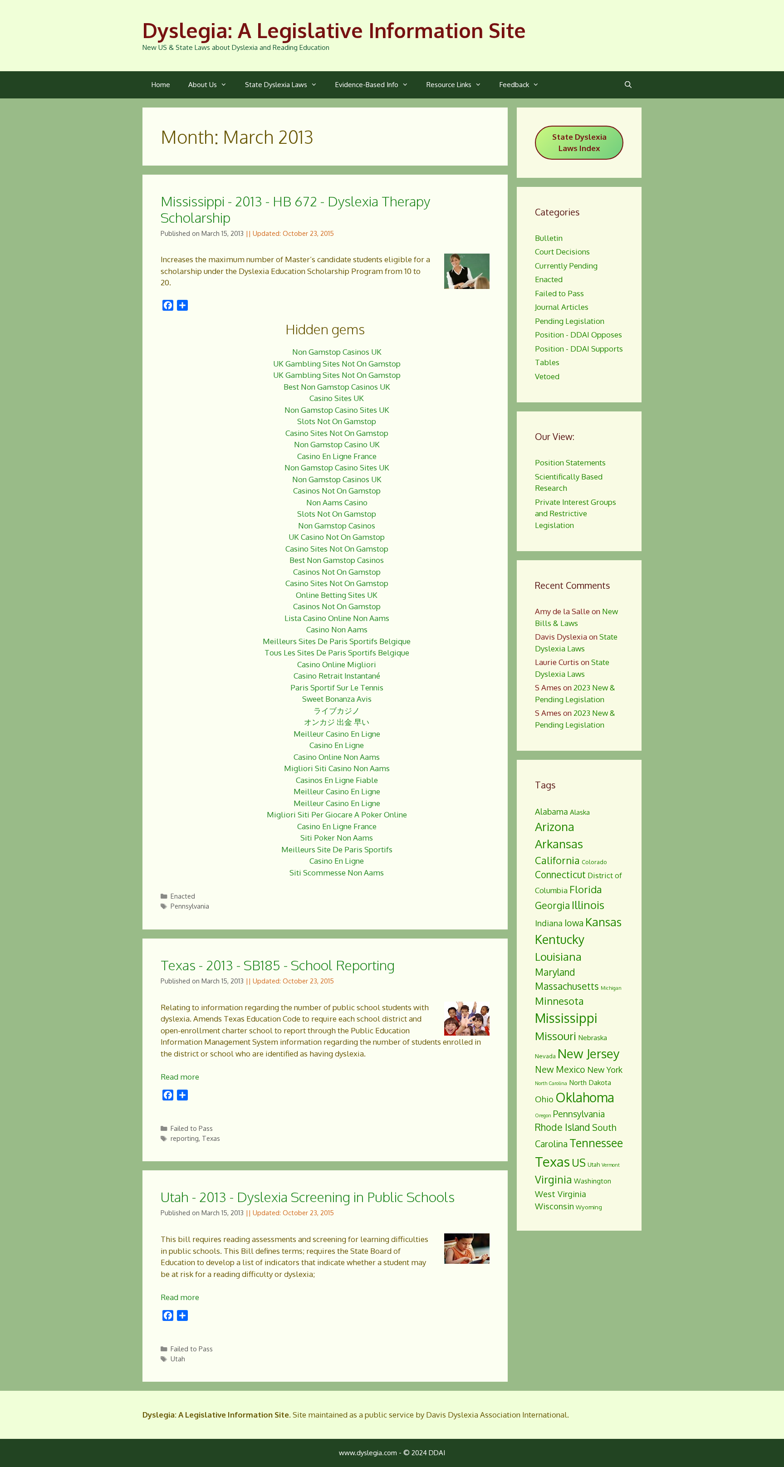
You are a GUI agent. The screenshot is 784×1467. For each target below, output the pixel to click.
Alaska (580, 812)
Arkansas (559, 843)
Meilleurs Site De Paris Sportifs (336, 849)
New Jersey (589, 1053)
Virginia (553, 1179)
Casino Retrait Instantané (337, 675)
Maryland (555, 972)
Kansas (603, 921)
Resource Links (448, 84)
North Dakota (590, 1082)
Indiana (549, 923)
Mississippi (566, 1018)
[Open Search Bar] (628, 84)
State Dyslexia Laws (276, 84)
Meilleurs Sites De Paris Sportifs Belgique (337, 641)
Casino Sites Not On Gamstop (336, 433)
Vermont (611, 1165)
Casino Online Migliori (336, 664)
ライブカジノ (337, 710)
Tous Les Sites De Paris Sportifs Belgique (337, 652)
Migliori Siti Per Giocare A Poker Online (337, 814)
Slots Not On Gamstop (336, 421)
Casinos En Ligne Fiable (337, 780)
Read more (180, 1076)
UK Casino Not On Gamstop (337, 537)
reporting (185, 1138)
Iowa (573, 923)
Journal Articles (561, 307)
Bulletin (549, 238)
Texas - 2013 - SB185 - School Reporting (278, 964)
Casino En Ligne (336, 745)
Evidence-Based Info (366, 84)
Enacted (183, 896)
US (579, 1162)
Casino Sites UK (336, 398)
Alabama (551, 811)
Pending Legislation (569, 321)
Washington (592, 1180)
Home (161, 84)
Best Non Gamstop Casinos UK (337, 386)
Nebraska (592, 1037)
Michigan (611, 988)
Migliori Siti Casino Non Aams (337, 768)
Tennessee (596, 1142)
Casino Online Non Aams (337, 757)
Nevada (545, 1056)
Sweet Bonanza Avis (337, 699)
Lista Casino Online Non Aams (336, 618)
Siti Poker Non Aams (336, 837)
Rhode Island (562, 1127)
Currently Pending (566, 265)
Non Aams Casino (337, 502)
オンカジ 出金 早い (336, 722)
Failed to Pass (192, 1128)
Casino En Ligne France (337, 456)
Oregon (543, 1115)
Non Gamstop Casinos (336, 525)
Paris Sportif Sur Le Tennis (336, 687)
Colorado (594, 862)
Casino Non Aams (337, 629)
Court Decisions (562, 251)
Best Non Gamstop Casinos (336, 560)
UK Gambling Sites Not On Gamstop (337, 363)
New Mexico (560, 1069)
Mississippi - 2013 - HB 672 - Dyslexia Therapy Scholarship (295, 209)
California (557, 860)
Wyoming (589, 1207)
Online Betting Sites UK (336, 595)
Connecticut (560, 874)
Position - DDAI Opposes (578, 334)
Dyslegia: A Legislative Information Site (334, 30)
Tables (547, 362)
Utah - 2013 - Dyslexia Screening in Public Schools (308, 1196)
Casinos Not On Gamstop (337, 490)
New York (604, 1069)
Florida (585, 889)
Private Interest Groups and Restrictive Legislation (575, 513)
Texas (211, 1138)
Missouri (555, 1036)
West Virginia (560, 1193)
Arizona (554, 826)
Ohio (544, 1099)
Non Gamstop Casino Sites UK (336, 410)
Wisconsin (554, 1206)
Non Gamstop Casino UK (337, 444)
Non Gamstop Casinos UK (337, 352)
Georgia (552, 905)
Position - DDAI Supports (579, 348)
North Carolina (551, 1083)
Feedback (514, 84)
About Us (202, 84)
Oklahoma (584, 1097)
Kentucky (559, 939)
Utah (178, 1359)
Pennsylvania (190, 906)
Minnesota (559, 1000)
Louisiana (558, 956)
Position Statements (570, 462)
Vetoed (547, 376)
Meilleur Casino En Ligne (337, 733)
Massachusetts (567, 986)
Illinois (588, 905)
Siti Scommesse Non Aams (336, 872)
